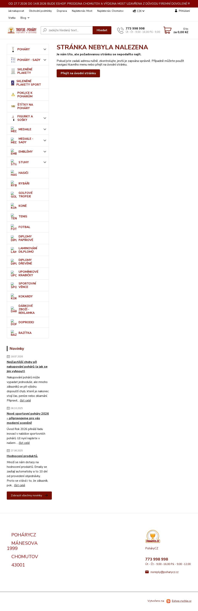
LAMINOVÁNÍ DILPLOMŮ (28, 250)
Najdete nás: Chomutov (110, 11)
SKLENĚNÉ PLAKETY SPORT (28, 83)
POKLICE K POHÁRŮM (24, 94)
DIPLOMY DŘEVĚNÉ (25, 261)
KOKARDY (26, 296)
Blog (23, 18)
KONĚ (23, 206)
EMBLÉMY (26, 152)
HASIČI (23, 173)
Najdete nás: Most (82, 11)
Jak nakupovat (16, 11)
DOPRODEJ (26, 322)
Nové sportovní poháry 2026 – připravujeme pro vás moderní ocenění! (28, 418)
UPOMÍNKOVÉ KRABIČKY (28, 273)
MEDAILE (25, 129)
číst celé (25, 400)
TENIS (23, 216)
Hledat (102, 30)
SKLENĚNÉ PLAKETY (24, 71)
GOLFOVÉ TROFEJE (26, 194)
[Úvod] (22, 30)
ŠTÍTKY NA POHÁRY (25, 106)
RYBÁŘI (24, 183)
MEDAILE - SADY (26, 140)
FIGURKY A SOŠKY (25, 118)
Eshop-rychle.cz (181, 601)
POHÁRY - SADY (28, 60)
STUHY (24, 162)
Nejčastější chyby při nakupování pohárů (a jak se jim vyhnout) (27, 366)
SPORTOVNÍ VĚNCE (27, 285)
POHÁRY (23, 49)
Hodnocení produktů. (22, 456)
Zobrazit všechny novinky (26, 495)
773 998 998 (135, 28)
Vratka (11, 18)
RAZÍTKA (25, 333)
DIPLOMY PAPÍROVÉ (26, 238)
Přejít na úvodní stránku (78, 73)
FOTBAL (24, 227)
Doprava (62, 11)
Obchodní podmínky (40, 11)
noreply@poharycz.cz (164, 572)
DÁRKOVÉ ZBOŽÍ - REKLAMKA (27, 309)
